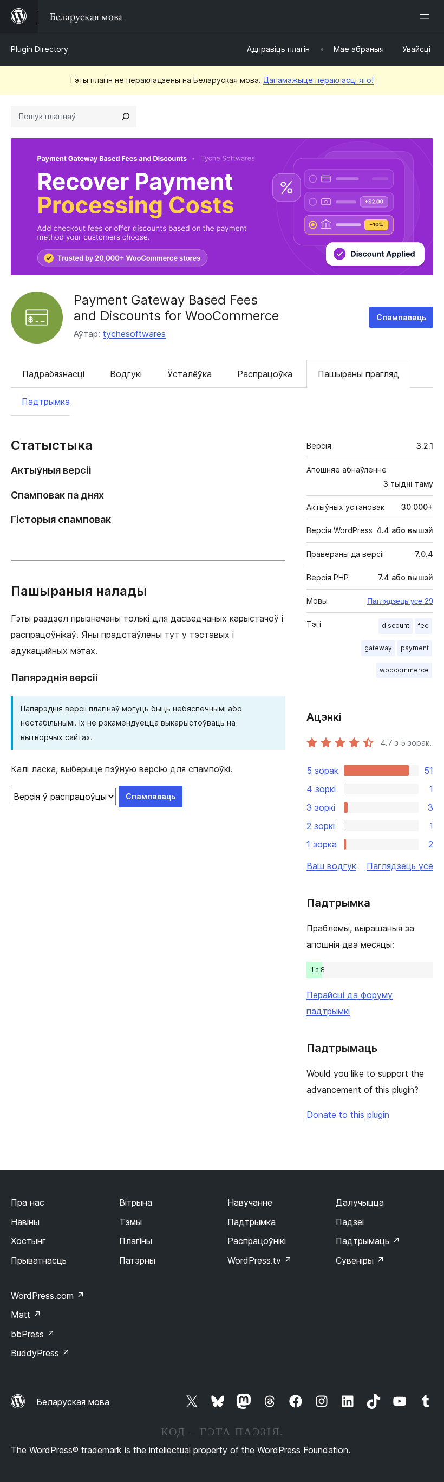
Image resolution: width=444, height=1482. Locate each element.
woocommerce (404, 670)
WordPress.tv (259, 1260)
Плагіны (135, 1240)
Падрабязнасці (53, 373)
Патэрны (137, 1260)
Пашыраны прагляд (358, 373)
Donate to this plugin (347, 1114)
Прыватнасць (39, 1260)
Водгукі (126, 373)
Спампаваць (401, 317)
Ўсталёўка (189, 373)
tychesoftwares (134, 333)
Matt (26, 1314)
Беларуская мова (72, 1401)
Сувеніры (360, 1260)
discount (395, 626)
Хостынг (28, 1240)
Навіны (25, 1221)
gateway (378, 648)
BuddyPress (40, 1353)
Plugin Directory (39, 49)
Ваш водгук (331, 865)
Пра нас (27, 1202)
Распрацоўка (264, 373)
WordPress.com (47, 1295)
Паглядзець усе (400, 865)
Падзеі (350, 1221)
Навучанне (249, 1202)
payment (415, 648)
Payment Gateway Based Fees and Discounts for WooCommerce (176, 307)
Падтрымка (46, 401)
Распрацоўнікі (256, 1240)
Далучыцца (360, 1202)
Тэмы (130, 1221)
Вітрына (135, 1202)
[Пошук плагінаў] (125, 116)
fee (423, 626)
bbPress (33, 1334)
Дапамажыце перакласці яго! (318, 80)
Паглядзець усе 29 (400, 601)
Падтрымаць (368, 1240)
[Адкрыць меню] (426, 16)
